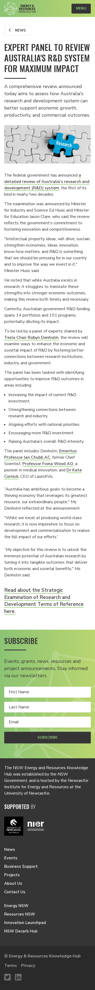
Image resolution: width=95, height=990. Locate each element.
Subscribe (47, 737)
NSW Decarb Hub (20, 931)
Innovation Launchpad (25, 922)
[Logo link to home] (20, 8)
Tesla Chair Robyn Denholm (31, 337)
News (20, 30)
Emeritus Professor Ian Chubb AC (40, 454)
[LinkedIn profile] (18, 978)
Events (10, 858)
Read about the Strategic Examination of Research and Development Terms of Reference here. (44, 601)
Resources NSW (19, 914)
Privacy (28, 966)
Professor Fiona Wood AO (47, 464)
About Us (13, 883)
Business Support (21, 866)
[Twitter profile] (7, 978)
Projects (12, 875)
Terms (10, 966)
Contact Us (14, 892)
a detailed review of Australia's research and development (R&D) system (46, 181)
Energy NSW (16, 905)
